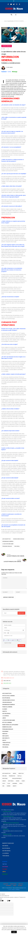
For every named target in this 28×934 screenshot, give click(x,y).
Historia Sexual (6, 713)
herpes (14, 773)
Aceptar (14, 932)
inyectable (4, 778)
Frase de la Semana (7, 706)
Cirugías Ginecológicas (8, 700)
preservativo (12, 775)
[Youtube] (11, 4)
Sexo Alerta (5, 735)
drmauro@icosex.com (8, 677)
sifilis (20, 783)
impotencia (10, 780)
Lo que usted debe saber (7, 543)
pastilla (19, 775)
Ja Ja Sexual (5, 715)
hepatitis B (21, 773)
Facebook (4, 71)
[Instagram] (17, 4)
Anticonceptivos (6, 693)
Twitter (9, 71)
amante (14, 785)
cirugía (17, 780)
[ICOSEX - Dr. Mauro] (14, 8)
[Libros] (19, 4)
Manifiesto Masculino (8, 843)
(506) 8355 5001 (7, 683)
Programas (5, 731)
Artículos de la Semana (8, 695)
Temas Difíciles (6, 742)
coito (3, 783)
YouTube (4, 869)
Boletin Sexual (6, 848)
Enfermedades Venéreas (7, 541)
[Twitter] (14, 4)
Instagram (5, 866)
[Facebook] (8, 4)
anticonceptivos (6, 773)
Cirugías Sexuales (10, 21)
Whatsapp (14, 71)
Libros (4, 718)
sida (3, 785)
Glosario (4, 709)
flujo (8, 783)
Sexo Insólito (5, 738)
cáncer (4, 780)
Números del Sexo (7, 726)
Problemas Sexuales (7, 546)
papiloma (4, 775)
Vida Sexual (17, 546)
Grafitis (4, 711)
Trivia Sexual (5, 744)
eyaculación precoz (17, 778)
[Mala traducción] (8, 901)
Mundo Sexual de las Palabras (10, 724)
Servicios (4, 733)
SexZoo (4, 740)
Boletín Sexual (6, 697)
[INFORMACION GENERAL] (14, 35)
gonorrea (14, 783)
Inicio (5, 21)
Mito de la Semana (7, 722)
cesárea (8, 785)
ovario (23, 780)
